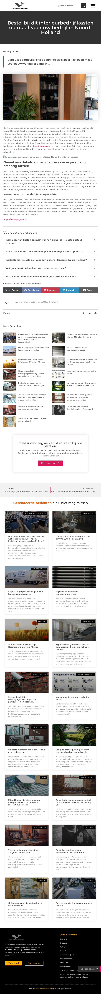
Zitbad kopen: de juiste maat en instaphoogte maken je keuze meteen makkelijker (32, 397)
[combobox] (68, 5)
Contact (63, 951)
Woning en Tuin (11, 52)
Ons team (63, 943)
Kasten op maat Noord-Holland (44, 302)
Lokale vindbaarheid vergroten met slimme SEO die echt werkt (73, 537)
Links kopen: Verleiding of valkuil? (73, 970)
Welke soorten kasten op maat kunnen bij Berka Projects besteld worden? (50, 242)
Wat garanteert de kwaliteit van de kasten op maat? (50, 268)
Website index (65, 967)
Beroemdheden (66, 959)
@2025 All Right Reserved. (50, 989)
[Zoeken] (83, 5)
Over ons (63, 939)
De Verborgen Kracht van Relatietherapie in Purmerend (70, 851)
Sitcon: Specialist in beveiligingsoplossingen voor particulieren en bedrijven (31, 373)
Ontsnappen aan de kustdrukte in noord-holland (25, 904)
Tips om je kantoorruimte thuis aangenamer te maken (23, 851)
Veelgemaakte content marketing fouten (72, 698)
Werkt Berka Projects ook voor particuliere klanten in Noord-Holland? (50, 260)
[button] (93, 6)
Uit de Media (64, 963)
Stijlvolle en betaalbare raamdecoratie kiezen (67, 592)
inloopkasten (44, 146)
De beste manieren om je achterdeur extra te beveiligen (26, 750)
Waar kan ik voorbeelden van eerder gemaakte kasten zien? (50, 276)
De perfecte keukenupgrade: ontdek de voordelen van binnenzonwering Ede (79, 397)
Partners (63, 947)
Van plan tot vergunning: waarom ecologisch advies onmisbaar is (72, 750)
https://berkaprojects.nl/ (15, 219)
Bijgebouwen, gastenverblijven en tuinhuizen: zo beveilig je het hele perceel (82, 361)
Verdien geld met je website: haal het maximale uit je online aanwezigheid (74, 975)
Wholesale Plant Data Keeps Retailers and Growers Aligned (23, 645)
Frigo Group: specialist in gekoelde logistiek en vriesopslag (25, 592)
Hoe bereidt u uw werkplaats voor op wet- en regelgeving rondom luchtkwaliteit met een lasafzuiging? (26, 538)
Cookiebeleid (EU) (67, 955)
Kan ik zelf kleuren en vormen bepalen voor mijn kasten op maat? (50, 251)
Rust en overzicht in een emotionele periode (74, 904)
